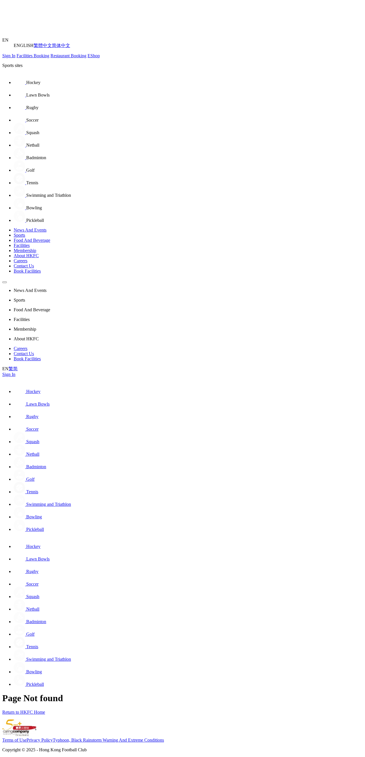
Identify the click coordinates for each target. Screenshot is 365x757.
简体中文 (61, 45)
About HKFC (26, 255)
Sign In (8, 55)
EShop (94, 55)
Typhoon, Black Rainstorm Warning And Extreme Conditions (108, 740)
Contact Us (24, 265)
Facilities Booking (33, 55)
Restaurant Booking (68, 55)
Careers (20, 260)
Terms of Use (14, 740)
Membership (25, 250)
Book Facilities (27, 271)
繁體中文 (43, 45)
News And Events (30, 230)
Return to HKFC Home (23, 712)
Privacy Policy (40, 740)
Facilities (22, 245)
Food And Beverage (32, 240)
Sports (19, 235)
